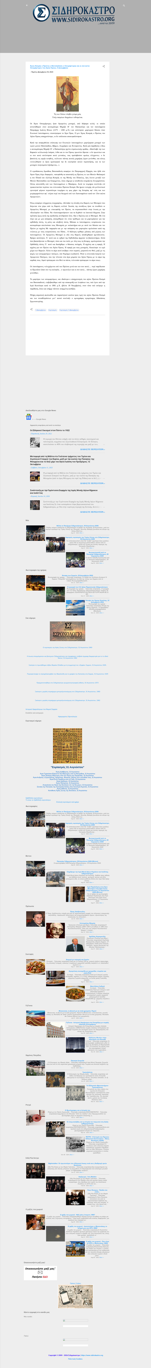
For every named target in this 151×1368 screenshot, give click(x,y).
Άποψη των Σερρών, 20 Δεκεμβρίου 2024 (77, 575)
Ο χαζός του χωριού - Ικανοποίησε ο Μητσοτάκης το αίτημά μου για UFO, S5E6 (87, 1227)
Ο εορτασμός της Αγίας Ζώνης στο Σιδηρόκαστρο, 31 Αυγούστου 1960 (67, 647)
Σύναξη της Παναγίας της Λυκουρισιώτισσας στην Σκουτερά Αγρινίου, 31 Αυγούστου (67, 787)
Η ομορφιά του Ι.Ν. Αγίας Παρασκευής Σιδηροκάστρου (87, 587)
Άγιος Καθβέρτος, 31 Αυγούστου (67, 772)
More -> (82, 533)
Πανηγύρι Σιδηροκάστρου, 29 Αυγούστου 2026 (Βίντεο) (77, 861)
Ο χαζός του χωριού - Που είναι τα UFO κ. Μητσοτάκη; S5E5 (97, 1242)
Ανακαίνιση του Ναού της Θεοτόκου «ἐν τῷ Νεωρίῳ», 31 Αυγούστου (67, 785)
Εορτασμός (53, 310)
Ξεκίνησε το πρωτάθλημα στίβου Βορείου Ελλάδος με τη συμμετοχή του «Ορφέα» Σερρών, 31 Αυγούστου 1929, (67, 665)
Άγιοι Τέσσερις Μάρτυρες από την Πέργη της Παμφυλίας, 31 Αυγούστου (67, 775)
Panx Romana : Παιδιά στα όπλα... (97, 1191)
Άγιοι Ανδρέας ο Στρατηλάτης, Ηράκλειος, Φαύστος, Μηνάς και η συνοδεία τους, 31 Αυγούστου (67, 777)
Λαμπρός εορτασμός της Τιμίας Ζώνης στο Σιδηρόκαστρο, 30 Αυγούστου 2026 (87, 538)
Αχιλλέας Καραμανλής (97, 936)
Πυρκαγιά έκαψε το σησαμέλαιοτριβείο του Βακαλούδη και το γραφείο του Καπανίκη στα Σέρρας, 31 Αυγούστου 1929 (67, 674)
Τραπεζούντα (87, 1072)
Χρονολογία (72, 717)
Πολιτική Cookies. (75, 1359)
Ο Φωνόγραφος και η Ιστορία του (77, 1110)
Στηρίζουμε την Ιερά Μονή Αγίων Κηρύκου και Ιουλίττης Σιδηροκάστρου (87, 872)
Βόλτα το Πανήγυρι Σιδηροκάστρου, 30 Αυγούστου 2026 (77, 526)
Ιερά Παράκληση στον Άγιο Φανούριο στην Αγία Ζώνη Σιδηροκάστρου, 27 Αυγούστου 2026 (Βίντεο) (97, 889)
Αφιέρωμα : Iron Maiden (87, 1177)
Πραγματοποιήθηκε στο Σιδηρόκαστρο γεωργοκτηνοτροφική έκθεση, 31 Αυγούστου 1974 (67, 683)
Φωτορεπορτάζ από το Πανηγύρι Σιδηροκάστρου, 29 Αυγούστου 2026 (97, 554)
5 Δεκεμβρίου (40, 310)
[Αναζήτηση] (124, 6)
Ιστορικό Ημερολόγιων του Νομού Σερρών (41, 709)
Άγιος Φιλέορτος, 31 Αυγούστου (67, 783)
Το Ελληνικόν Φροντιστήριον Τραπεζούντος (97, 1086)
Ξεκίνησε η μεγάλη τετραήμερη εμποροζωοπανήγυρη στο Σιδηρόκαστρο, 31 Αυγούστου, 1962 (67, 700)
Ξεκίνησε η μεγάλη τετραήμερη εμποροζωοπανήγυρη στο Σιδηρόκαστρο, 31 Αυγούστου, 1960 (67, 691)
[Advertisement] (118, 62)
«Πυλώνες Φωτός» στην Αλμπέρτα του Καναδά (97, 1038)
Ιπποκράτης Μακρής (87, 923)
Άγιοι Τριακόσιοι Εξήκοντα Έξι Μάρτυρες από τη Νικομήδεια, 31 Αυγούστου (67, 774)
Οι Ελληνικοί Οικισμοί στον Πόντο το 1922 (50, 430)
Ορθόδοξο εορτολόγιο (34, 798)
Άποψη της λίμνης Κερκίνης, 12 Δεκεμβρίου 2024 (97, 601)
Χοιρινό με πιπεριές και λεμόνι (77, 959)
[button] (103, 66)
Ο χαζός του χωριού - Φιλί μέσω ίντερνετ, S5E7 (77, 1215)
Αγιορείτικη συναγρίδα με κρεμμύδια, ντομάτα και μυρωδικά (87, 972)
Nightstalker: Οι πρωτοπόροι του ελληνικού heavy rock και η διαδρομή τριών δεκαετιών (77, 1164)
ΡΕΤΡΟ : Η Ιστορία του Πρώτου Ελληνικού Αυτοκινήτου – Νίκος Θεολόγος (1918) (97, 1138)
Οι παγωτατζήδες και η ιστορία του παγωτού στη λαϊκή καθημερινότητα (87, 1122)
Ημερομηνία (62, 717)
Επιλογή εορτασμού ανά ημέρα (67, 802)
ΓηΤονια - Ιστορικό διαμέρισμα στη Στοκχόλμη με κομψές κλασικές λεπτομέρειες (87, 1023)
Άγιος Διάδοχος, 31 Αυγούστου (67, 781)
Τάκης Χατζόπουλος (77, 911)
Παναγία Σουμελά (77, 1061)
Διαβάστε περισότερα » (92, 449)
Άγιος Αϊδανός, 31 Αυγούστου (67, 789)
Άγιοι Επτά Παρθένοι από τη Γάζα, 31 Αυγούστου (67, 779)
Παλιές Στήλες (75, 1283)
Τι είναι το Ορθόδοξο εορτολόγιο (38, 800)
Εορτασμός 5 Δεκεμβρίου (69, 310)
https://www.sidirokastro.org (92, 1355)
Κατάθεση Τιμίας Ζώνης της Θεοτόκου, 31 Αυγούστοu (67, 790)
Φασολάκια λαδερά (97, 986)
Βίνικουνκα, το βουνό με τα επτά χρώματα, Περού (77, 1011)
